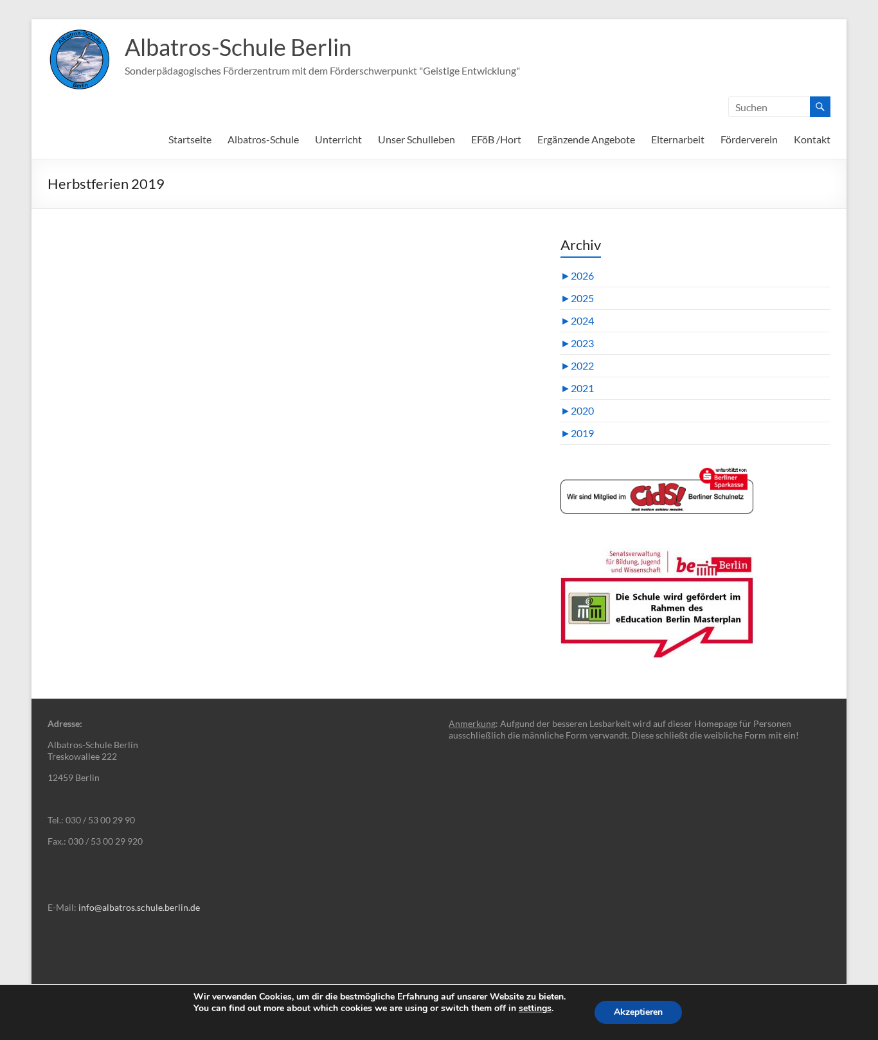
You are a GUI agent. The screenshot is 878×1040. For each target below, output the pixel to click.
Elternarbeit (677, 139)
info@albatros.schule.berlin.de (139, 907)
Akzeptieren (638, 1012)
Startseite (189, 139)
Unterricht (338, 139)
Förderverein (749, 139)
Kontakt (812, 139)
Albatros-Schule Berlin (238, 47)
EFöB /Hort (496, 139)
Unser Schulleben (416, 139)
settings (535, 1008)
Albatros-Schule (263, 139)
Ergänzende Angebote (586, 139)
